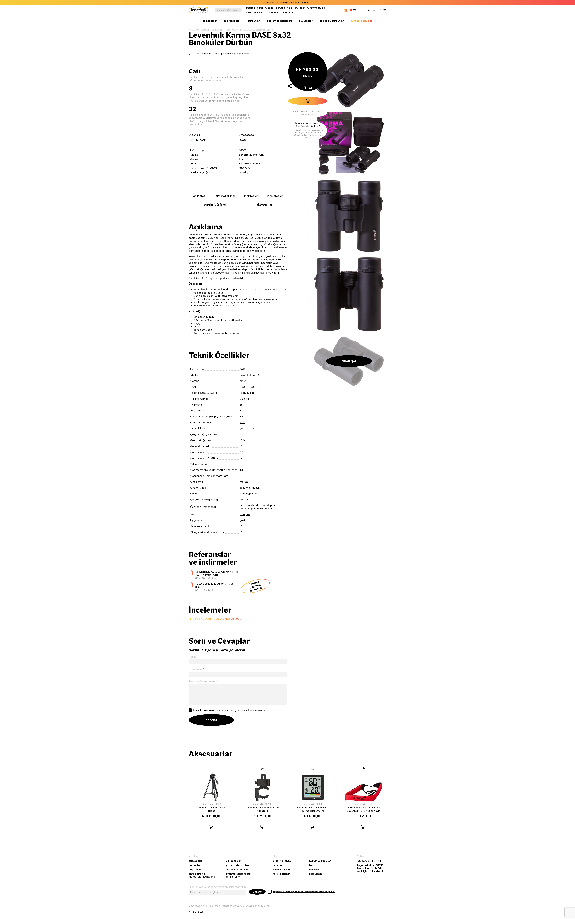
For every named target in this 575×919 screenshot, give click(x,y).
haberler (269, 7)
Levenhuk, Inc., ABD (251, 154)
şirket (260, 7)
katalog (250, 7)
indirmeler (251, 196)
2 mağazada (246, 134)
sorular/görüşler (215, 204)
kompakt (245, 514)
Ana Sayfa (194, 29)
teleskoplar (210, 20)
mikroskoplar (232, 20)
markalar (300, 7)
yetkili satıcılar (254, 12)
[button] (364, 10)
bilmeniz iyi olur (284, 7)
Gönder (257, 891)
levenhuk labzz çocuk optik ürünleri (238, 875)
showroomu (271, 12)
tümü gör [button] (349, 361)
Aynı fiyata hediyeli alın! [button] (308, 126)
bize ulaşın (315, 873)
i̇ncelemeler (275, 196)
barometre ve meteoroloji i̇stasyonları (203, 875)
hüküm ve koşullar (316, 7)
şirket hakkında (282, 861)
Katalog (205, 29)
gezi (242, 520)
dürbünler (254, 20)
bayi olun (314, 865)
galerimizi (284, 2)
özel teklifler (287, 12)
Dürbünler (217, 29)
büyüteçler (306, 20)
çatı (242, 404)
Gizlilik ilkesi (196, 912)
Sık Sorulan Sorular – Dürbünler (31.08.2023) (215, 618)
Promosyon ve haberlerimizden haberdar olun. (217, 887)
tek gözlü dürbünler (332, 20)
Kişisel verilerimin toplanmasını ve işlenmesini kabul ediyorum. (230, 710)
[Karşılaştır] (374, 10)
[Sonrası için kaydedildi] (369, 10)
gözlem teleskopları (279, 20)
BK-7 (242, 422)
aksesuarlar (264, 204)
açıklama (199, 196)
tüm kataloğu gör (361, 20)
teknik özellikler (224, 196)
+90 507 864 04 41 (368, 861)
